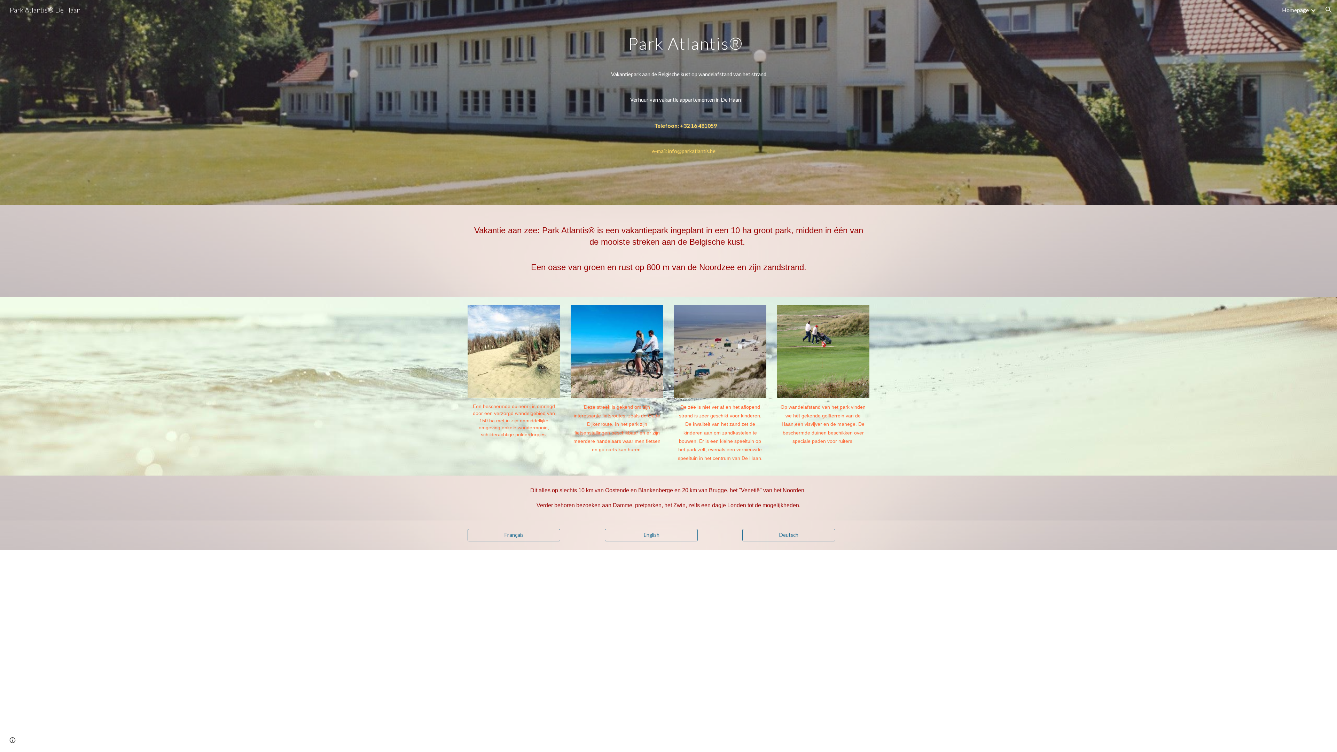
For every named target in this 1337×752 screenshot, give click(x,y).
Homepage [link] (1295, 10)
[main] (685, 102)
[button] (1328, 9)
